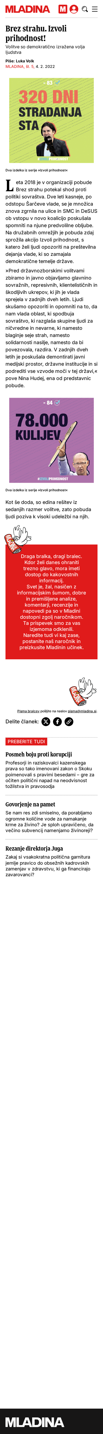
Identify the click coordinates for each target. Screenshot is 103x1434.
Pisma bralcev (28, 711)
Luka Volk (25, 61)
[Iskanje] (84, 9)
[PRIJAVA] (73, 9)
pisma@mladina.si (82, 711)
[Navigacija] (95, 9)
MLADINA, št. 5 (19, 66)
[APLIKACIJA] (63, 9)
